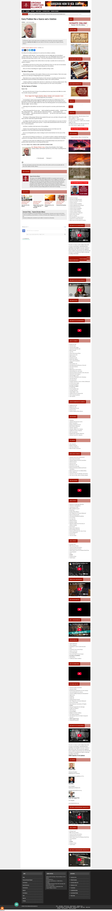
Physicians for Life (73, 464)
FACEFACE (71, 696)
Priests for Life (72, 409)
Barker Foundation (73, 423)
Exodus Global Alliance (74, 511)
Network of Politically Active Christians (77, 377)
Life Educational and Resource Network (77, 365)
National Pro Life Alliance (74, 374)
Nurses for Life (72, 463)
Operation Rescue (73, 378)
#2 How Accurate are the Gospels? (49, 205)
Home (24, 877)
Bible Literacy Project (74, 545)
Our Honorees (25, 882)
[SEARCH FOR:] (84, 14)
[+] (43, 234)
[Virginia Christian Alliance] (32, 5)
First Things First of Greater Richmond (77, 513)
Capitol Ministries (73, 643)
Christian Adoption (73, 427)
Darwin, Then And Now (74, 214)
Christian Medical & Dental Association (77, 460)
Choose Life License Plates (75, 353)
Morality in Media (73, 522)
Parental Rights (72, 711)
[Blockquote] (37, 234)
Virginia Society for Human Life (76, 393)
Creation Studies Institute (74, 209)
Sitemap (24, 900)
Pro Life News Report (74, 384)
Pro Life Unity (72, 387)
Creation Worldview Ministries (75, 212)
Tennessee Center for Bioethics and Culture (78, 473)
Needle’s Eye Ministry (74, 708)
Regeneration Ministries (74, 528)
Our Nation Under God (74, 882)
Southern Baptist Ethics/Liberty (76, 411)
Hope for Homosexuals (74, 514)
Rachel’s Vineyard (73, 445)
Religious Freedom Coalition (75, 712)
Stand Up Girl (72, 534)
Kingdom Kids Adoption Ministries (76, 433)
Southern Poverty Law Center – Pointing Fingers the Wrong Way (38, 206)
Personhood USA (73, 380)
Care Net (71, 351)
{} (41, 234)
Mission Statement (55, 11)
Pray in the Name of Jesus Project (76, 654)
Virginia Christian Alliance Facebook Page (79, 137)
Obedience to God (74, 885)
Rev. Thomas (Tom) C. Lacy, (38, 147)
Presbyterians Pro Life (74, 408)
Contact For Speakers (72, 908)
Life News (71, 368)
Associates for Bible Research (75, 199)
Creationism (73, 887)
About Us (24, 898)
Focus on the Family (73, 702)
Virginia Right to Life (73, 392)
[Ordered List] (34, 234)
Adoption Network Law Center (75, 421)
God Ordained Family (74, 893)
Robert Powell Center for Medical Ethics (77, 470)
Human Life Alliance (73, 359)
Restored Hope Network (74, 529)
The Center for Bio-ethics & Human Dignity (78, 475)
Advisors (24, 890)
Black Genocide (72, 350)
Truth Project (72, 557)
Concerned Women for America (76, 692)
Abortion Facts (72, 346)
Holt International (73, 432)
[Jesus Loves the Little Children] (27, 199)
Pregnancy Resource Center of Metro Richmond (79, 381)
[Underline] (30, 234)
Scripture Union (72, 556)
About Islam (38, 11)
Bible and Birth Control (74, 508)
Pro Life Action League (74, 383)
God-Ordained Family (69, 907)
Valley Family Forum (74, 718)
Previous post (41, 158)
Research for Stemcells (74, 466)
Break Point (71, 510)
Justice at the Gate (73, 651)
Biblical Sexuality (74, 880)
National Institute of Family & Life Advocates (79, 372)
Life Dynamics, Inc (73, 363)
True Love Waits (72, 535)
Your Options (72, 396)
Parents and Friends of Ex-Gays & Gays (77, 531)
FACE (70, 553)
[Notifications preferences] (2, 908)
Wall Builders (72, 657)
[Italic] (29, 234)
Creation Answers (73, 202)
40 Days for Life (72, 344)
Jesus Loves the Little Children (25, 205)
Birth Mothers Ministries (74, 426)
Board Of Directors (26, 885)
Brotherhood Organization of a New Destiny (78, 690)
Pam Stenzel (72, 526)
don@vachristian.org (73, 776)
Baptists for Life (72, 406)
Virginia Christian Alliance (31, 47)
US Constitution (46, 11)
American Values (73, 689)
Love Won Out (72, 519)
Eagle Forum (72, 695)
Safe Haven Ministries (74, 447)
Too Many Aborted (73, 390)
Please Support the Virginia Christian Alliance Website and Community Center (44, 96)
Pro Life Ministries (65, 908)
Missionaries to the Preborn (75, 369)
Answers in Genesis (73, 198)
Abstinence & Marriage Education (76, 504)
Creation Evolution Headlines (75, 203)
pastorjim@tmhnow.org (74, 803)
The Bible (27, 11)
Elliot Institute (72, 356)
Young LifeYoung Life (74, 720)
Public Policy (88, 907)
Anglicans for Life (73, 405)
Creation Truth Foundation (75, 211)
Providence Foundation (74, 655)
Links (23, 895)
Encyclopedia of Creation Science (76, 217)
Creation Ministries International (76, 205)
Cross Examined (72, 551)
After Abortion (72, 444)
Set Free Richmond (73, 532)
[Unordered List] (35, 234)
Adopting (71, 420)
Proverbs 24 (71, 244)
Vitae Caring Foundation (74, 395)
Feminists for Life (73, 357)
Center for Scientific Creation (75, 200)
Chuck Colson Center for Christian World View (79, 550)
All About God (72, 544)
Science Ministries (73, 472)
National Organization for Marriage (77, 707)
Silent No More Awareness (75, 448)
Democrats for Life (73, 354)
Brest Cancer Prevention (74, 458)
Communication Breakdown (61, 205)
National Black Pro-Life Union (75, 371)
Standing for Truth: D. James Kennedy (77, 646)
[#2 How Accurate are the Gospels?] (50, 199)
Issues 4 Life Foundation (74, 360)
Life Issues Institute (73, 366)
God (23, 11)
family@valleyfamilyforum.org (75, 790)
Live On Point (72, 517)
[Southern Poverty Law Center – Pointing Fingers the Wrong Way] (38, 199)
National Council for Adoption (75, 435)
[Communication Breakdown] (61, 199)
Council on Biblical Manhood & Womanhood (78, 693)
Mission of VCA (81, 776)
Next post (48, 158)
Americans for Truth (73, 507)
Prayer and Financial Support (27, 880)
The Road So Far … (72, 119)
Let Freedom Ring (73, 652)
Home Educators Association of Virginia (77, 704)
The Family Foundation (74, 714)
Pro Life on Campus (73, 386)
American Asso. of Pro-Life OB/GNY (77, 457)
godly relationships (30, 22)
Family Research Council (74, 699)
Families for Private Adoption (75, 430)
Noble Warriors (72, 709)
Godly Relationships (26, 201)
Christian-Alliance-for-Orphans (76, 429)
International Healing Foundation (76, 516)
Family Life (71, 698)
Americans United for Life (75, 348)
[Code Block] (39, 234)
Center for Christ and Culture (75, 547)
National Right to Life (74, 375)
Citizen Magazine (73, 645)
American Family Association (75, 687)
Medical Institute (73, 461)
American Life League (74, 347)
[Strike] (32, 234)
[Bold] (27, 234)
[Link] (40, 234)
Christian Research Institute (75, 549)
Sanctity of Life (73, 877)
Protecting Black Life (73, 389)
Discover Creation (73, 215)
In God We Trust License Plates (76, 649)
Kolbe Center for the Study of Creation (77, 220)
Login (65, 226)
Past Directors (25, 887)
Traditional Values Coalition (75, 658)
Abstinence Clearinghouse (74, 505)
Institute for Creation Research (76, 218)
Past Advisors (25, 893)
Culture (32, 11)
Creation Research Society (74, 206)
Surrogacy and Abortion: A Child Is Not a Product (79, 120)
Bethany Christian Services (75, 424)
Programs (58, 908)
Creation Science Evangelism (75, 208)
